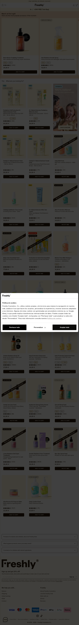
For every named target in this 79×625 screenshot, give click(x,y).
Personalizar (38, 327)
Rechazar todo (14, 327)
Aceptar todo (64, 327)
